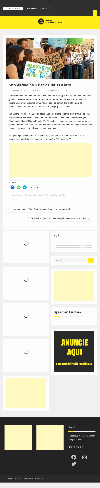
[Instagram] (10, 13)
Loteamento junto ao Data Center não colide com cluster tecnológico (41, 209)
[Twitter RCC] (14, 13)
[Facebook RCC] (5, 13)
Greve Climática (51, 195)
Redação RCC (37, 90)
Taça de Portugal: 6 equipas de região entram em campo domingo (60, 218)
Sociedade (52, 90)
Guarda (62, 195)
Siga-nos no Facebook (67, 312)
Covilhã (42, 195)
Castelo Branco (18, 195)
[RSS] (19, 13)
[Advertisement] (50, 160)
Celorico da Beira (31, 195)
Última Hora (62, 90)
